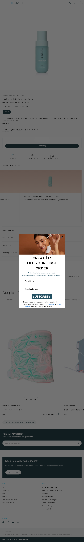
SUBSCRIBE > (42, 296)
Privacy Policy (49, 304)
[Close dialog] (62, 236)
